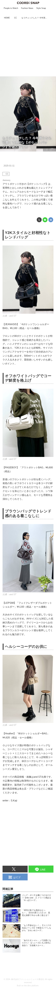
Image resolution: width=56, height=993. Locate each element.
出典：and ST (49, 150)
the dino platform (31, 985)
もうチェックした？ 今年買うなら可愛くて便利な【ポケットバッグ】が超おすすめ (27, 142)
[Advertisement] (28, 48)
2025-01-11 (9, 166)
